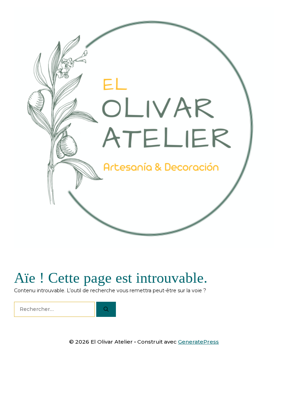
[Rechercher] (106, 309)
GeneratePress (198, 341)
